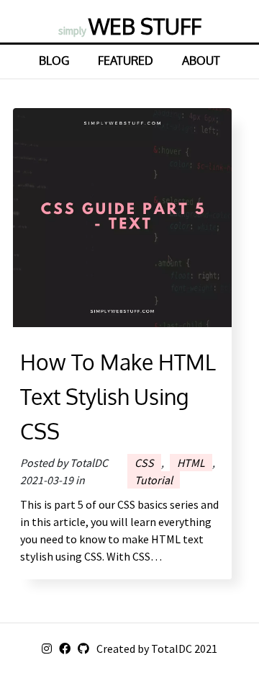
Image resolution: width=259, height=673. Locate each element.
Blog (54, 60)
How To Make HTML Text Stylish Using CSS (118, 396)
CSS (144, 462)
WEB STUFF (129, 26)
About (201, 60)
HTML (191, 462)
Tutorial (154, 480)
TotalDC (171, 648)
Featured (125, 60)
